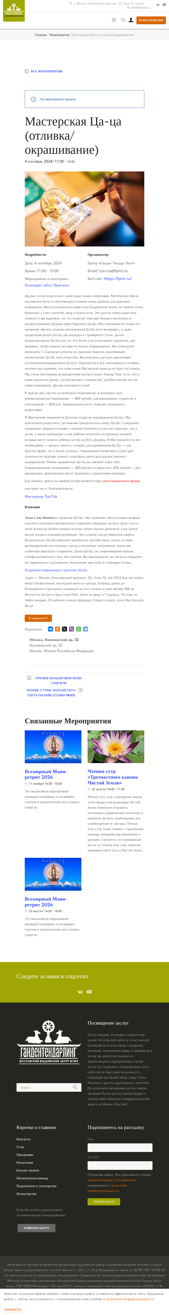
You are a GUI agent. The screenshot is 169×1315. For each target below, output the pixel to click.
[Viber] (71, 629)
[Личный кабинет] (131, 20)
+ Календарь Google (47, 81)
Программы (24, 1154)
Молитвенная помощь (32, 1178)
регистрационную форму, (122, 481)
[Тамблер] (80, 991)
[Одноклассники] (57, 629)
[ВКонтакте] (50, 629)
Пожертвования (151, 20)
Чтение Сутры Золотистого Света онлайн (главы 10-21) (51, 692)
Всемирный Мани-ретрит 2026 (46, 774)
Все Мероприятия (46, 71)
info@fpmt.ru (140, 7)
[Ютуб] (164, 4)
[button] (41, 496)
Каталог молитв (27, 1170)
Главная (41, 34)
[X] (64, 629)
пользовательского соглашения (110, 1180)
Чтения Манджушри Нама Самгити (58, 680)
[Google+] (158, 4)
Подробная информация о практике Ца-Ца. (56, 570)
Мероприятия (59, 34)
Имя (91, 1139)
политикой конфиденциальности (130, 1299)
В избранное (37, 618)
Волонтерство (26, 1193)
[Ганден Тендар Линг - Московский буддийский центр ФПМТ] (14, 11)
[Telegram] (85, 629)
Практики (61, 284)
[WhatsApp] (78, 629)
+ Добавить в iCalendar (87, 81)
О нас (20, 1147)
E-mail (93, 1156)
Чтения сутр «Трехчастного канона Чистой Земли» (113, 777)
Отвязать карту (36, 1228)
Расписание (24, 1162)
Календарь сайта (38, 284)
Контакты (23, 1139)
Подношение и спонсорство (36, 1186)
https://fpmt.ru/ (118, 278)
